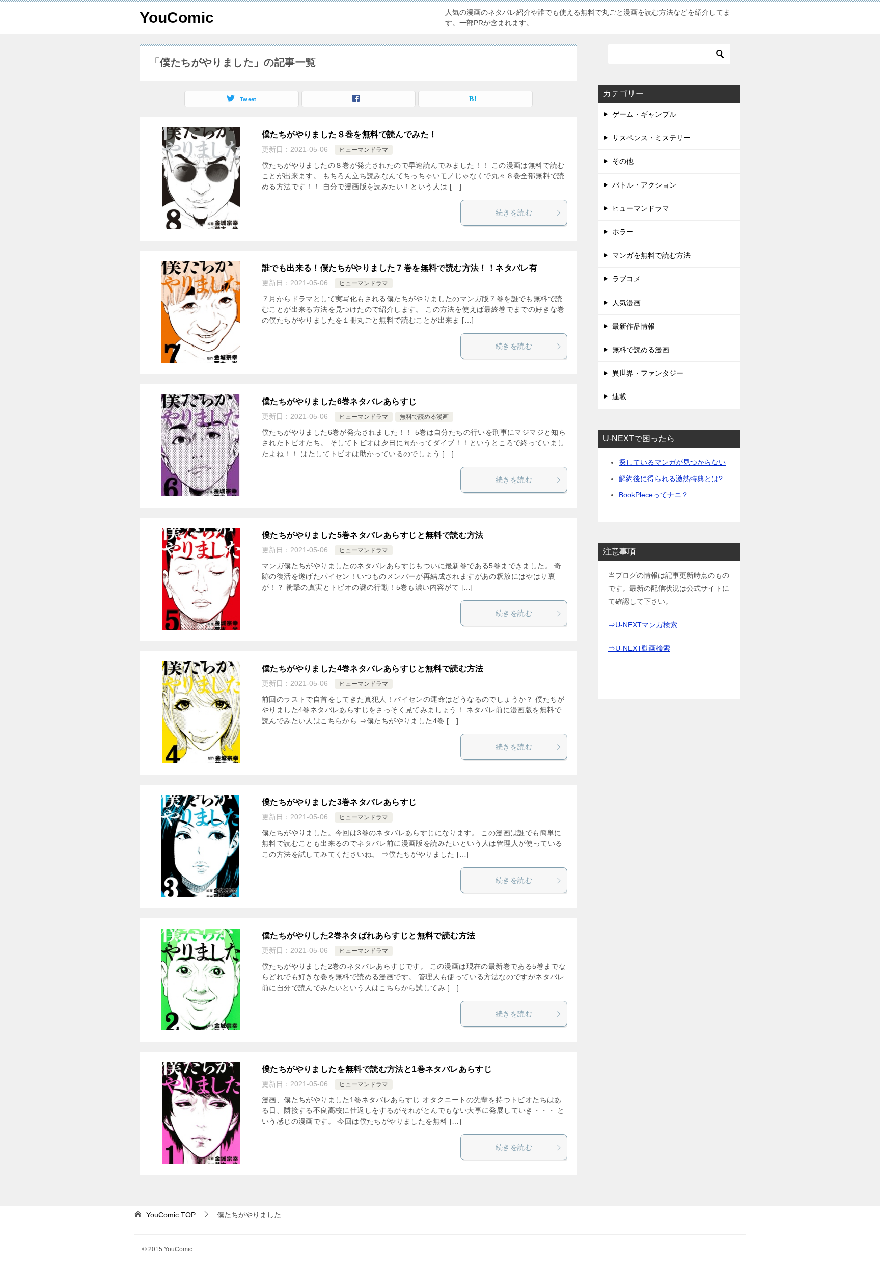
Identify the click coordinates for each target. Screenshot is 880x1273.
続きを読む (514, 212)
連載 (619, 396)
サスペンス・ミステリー (651, 138)
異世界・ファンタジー (647, 373)
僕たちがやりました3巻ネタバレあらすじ (339, 802)
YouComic (177, 17)
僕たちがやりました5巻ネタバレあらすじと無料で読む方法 (373, 535)
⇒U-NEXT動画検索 (639, 648)
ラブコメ (626, 279)
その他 (623, 161)
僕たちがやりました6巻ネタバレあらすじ (339, 401)
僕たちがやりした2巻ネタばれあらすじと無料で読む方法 (368, 935)
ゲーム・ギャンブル (644, 114)
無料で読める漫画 (424, 416)
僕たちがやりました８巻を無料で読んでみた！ (349, 134)
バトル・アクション (644, 185)
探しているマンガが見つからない (672, 462)
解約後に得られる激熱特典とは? (671, 478)
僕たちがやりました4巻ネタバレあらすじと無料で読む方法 (373, 668)
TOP (171, 1215)
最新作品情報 (633, 326)
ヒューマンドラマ (363, 149)
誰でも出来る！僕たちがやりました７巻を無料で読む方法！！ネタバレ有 (399, 267)
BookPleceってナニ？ (654, 495)
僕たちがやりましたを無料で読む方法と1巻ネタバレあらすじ (377, 1069)
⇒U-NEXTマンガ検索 (642, 625)
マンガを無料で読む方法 (651, 255)
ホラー (623, 232)
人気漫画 (626, 303)
